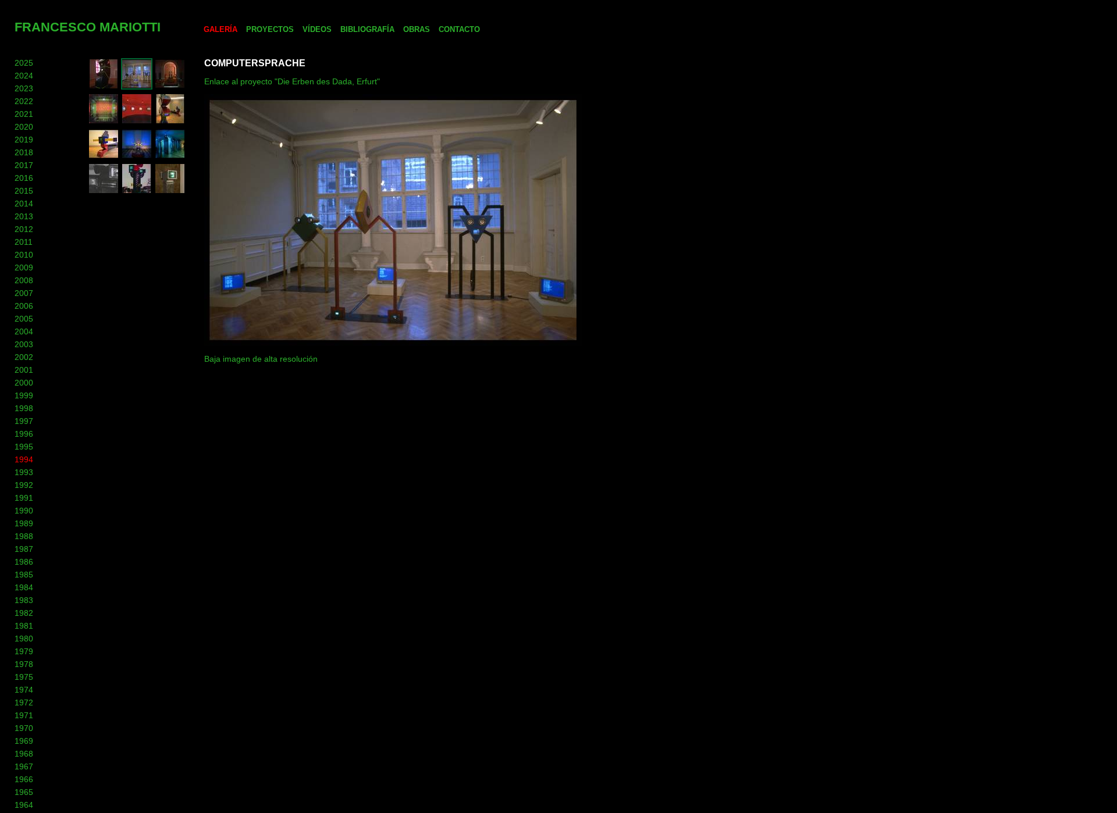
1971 (24, 715)
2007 (24, 293)
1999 (24, 395)
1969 (24, 741)
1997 (24, 421)
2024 (24, 75)
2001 (24, 370)
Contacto (459, 29)
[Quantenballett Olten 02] (103, 121)
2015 (24, 190)
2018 (24, 152)
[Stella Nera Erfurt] (170, 86)
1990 (24, 510)
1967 (24, 766)
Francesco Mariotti (88, 27)
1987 (24, 549)
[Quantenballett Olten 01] (136, 121)
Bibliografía (367, 29)
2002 (24, 357)
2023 (24, 88)
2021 (24, 114)
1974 (24, 689)
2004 (24, 331)
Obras (416, 29)
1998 (24, 408)
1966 (24, 779)
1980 (24, 638)
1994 (24, 459)
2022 (24, 101)
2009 (24, 267)
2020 (24, 126)
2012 (24, 229)
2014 (24, 203)
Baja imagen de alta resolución (261, 358)
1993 (24, 472)
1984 (24, 587)
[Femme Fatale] (103, 86)
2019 (24, 139)
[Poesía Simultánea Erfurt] (136, 86)
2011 (24, 242)
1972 (24, 702)
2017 (24, 165)
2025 (24, 62)
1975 (24, 677)
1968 (24, 753)
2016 (24, 178)
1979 (24, 651)
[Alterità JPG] (170, 191)
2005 (24, 318)
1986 (24, 561)
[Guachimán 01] (136, 191)
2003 (24, 344)
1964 (24, 805)
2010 (24, 254)
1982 (24, 613)
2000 (24, 382)
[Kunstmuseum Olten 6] (170, 121)
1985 (24, 574)
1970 (24, 728)
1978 (24, 664)
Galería (220, 29)
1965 (24, 792)
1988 (24, 536)
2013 (24, 216)
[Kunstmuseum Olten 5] (103, 156)
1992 (24, 485)
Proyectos (270, 29)
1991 (24, 497)
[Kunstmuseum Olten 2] (136, 156)
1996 (24, 433)
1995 (24, 446)
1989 (24, 523)
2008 (24, 280)
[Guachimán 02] (103, 191)
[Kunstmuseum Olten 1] (170, 156)
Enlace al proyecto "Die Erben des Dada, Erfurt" (292, 81)
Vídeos (317, 29)
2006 (24, 306)
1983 (24, 600)
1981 (24, 625)
